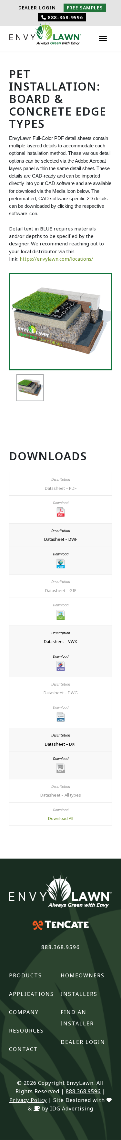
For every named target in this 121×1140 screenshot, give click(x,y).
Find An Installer (77, 1018)
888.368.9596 (60, 947)
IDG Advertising (71, 1108)
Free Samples (85, 8)
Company (24, 1012)
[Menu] (103, 38)
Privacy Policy (28, 1100)
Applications (31, 994)
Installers (79, 994)
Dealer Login (37, 8)
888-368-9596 (64, 17)
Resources (26, 1030)
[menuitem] (37, 7)
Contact (23, 1049)
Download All (60, 818)
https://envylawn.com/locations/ (56, 258)
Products (25, 975)
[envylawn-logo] (45, 35)
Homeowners (83, 975)
